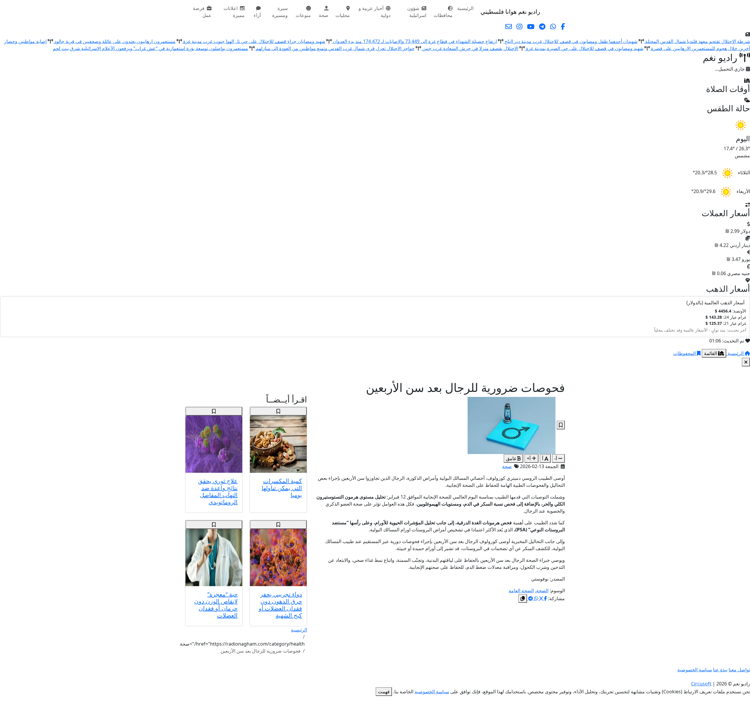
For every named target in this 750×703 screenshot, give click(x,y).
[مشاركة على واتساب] (535, 598)
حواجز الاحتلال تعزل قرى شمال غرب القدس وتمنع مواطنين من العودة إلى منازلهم (335, 48)
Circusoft (701, 683)
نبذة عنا (720, 669)
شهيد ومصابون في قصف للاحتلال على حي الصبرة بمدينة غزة (584, 48)
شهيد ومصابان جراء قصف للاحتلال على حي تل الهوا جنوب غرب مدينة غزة (253, 41)
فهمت (384, 691)
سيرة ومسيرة (280, 11)
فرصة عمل (202, 11)
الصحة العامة (521, 590)
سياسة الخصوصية (694, 669)
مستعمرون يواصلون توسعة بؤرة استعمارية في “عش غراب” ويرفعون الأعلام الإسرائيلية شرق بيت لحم (150, 48)
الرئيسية (465, 8)
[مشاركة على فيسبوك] (545, 598)
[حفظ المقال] (561, 425)
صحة (323, 15)
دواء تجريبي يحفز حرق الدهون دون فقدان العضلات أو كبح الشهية (280, 604)
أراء (257, 15)
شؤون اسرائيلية (416, 11)
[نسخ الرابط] (522, 598)
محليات (342, 15)
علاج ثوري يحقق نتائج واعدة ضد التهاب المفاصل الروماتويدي (218, 491)
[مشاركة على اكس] (540, 598)
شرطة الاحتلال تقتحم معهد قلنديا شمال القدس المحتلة (697, 41)
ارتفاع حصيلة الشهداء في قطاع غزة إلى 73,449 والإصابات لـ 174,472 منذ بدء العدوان (414, 41)
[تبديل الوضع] (545, 11)
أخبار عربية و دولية (375, 11)
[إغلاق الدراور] (746, 362)
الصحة (542, 590)
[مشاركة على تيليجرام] (530, 598)
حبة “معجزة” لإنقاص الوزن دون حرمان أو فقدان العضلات (216, 604)
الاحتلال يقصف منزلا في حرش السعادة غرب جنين (469, 48)
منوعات (303, 15)
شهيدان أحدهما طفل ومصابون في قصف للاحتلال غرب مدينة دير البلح (570, 41)
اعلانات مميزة (234, 11)
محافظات (443, 15)
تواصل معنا (739, 669)
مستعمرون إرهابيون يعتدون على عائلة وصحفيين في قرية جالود (114, 41)
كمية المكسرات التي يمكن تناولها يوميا (282, 488)
